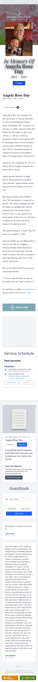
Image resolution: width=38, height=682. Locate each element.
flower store (26, 292)
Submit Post (19, 514)
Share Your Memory (14, 477)
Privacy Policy (13, 673)
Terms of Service (25, 673)
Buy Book (22, 444)
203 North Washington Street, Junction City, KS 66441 (19, 377)
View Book (10, 444)
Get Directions (11, 382)
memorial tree (28, 289)
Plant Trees (26, 382)
